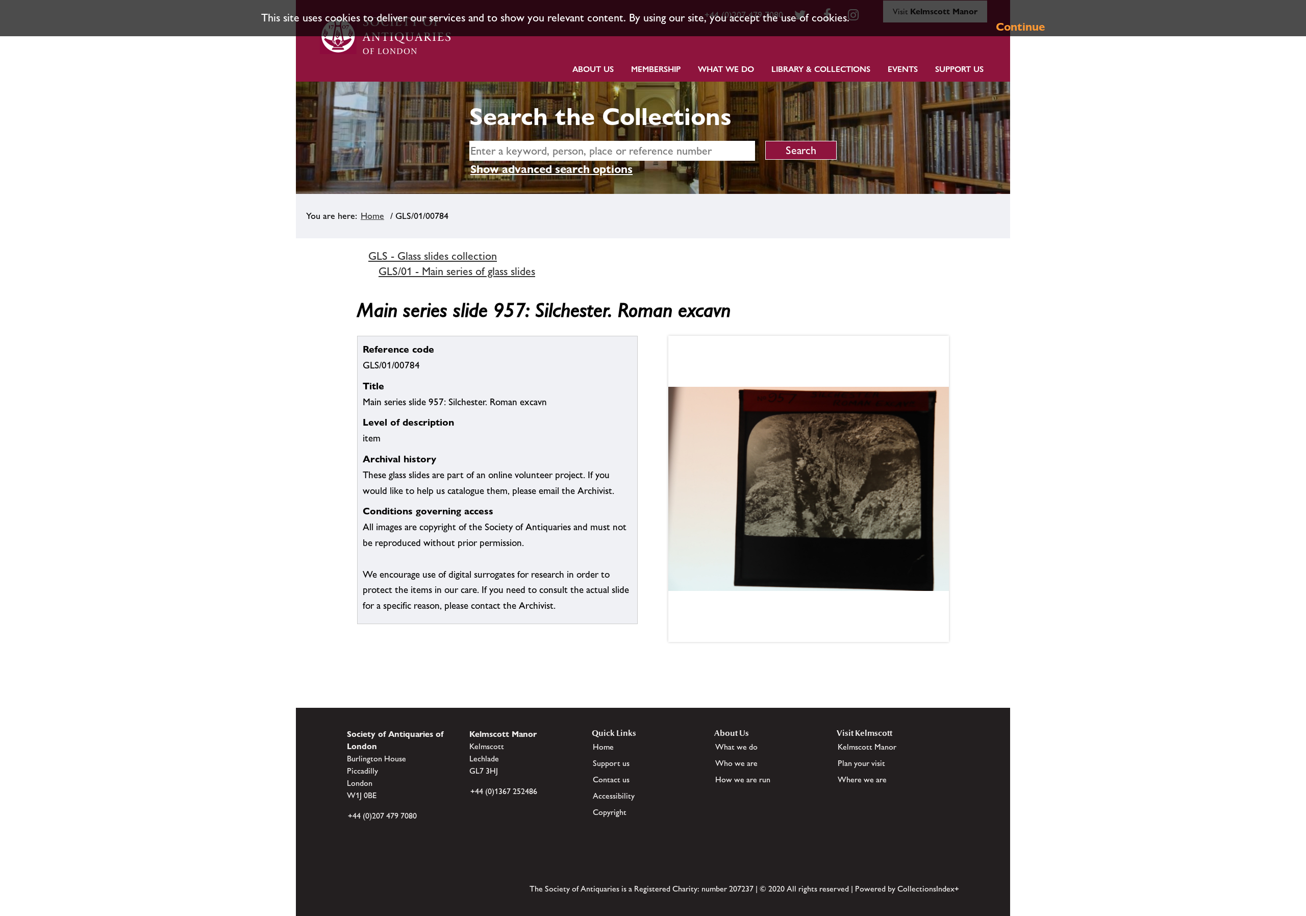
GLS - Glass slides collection (432, 256)
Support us (611, 763)
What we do (726, 69)
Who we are (736, 763)
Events (903, 69)
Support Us (959, 69)
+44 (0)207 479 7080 (382, 816)
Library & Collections (820, 69)
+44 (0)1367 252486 (503, 791)
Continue (1020, 26)
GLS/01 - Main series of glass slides (457, 271)
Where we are (862, 779)
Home (372, 216)
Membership (656, 69)
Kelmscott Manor (867, 747)
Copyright (609, 812)
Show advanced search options (551, 169)
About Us (593, 69)
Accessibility (614, 796)
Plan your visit (861, 763)
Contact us (611, 779)
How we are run (742, 779)
